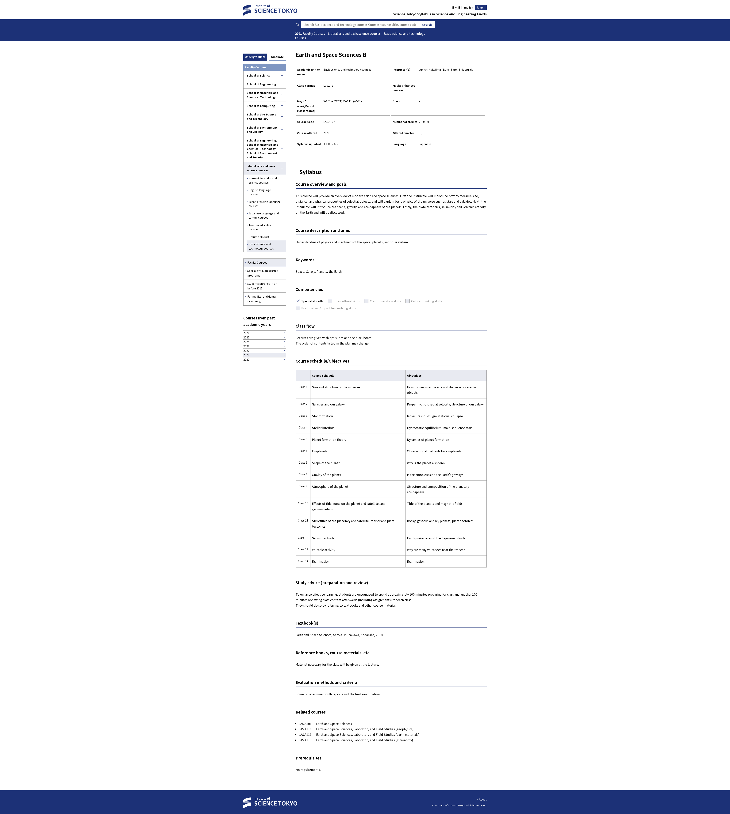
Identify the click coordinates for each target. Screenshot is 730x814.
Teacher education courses (260, 227)
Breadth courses (259, 237)
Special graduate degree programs (262, 273)
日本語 (456, 7)
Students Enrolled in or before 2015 (262, 286)
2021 (299, 33)
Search (480, 7)
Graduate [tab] (277, 57)
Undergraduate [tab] (255, 57)
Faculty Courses (257, 262)
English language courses (260, 192)
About (483, 799)
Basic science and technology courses (261, 246)
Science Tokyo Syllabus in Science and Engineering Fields (440, 13)
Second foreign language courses (265, 204)
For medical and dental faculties (261, 299)
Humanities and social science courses (263, 180)
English (468, 7)
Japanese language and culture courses (264, 215)
